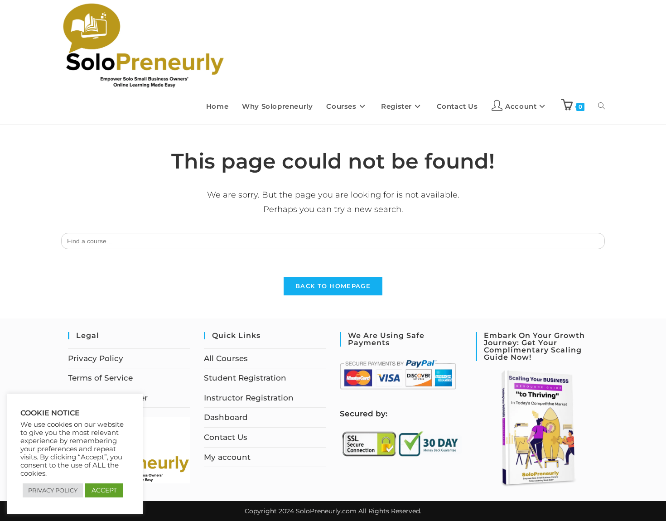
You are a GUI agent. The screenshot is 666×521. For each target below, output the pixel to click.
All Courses (226, 358)
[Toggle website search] (601, 106)
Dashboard (226, 417)
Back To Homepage (333, 285)
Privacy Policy (95, 358)
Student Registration (245, 377)
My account (227, 457)
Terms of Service (100, 377)
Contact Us (225, 437)
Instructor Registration (249, 397)
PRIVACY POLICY (52, 490)
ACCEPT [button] (104, 490)
